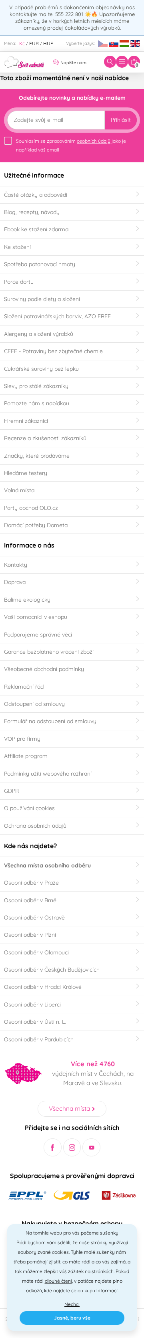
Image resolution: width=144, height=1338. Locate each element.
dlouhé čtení (58, 1281)
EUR (34, 43)
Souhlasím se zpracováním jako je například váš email (71, 145)
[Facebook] (53, 1147)
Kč (22, 43)
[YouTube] (91, 1147)
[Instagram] (72, 1147)
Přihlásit (121, 119)
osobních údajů (93, 141)
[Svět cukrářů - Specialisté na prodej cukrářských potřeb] (24, 61)
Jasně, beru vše (72, 1318)
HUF (48, 43)
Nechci (72, 1304)
